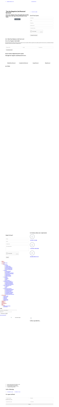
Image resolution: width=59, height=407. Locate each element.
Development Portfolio (6, 305)
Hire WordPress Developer (9, 292)
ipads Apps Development (9, 282)
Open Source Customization (9, 273)
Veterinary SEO (5, 296)
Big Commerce (7, 280)
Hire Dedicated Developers (7, 288)
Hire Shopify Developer (8, 293)
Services (3, 263)
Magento (6, 277)
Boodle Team (5, 262)
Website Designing (8, 271)
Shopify (6, 279)
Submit (7, 257)
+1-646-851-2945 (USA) (34, 248)
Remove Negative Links (8, 268)
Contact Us (3, 302)
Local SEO (6, 265)
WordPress (7, 278)
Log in (6, 313)
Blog (2, 304)
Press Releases (4, 303)
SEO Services (5, 264)
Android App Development (9, 283)
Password (1, 311)
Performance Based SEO (8, 267)
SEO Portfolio (5, 306)
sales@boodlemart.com (34, 256)
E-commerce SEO (7, 266)
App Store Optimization (8, 269)
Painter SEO (5, 297)
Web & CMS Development (7, 285)
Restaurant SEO (5, 299)
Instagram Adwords (8, 275)
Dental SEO (5, 298)
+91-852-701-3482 (33, 240)
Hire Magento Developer (9, 291)
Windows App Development (9, 284)
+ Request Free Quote (34, 35)
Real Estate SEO (5, 300)
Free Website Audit (9, 49)
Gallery (3, 301)
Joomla (6, 286)
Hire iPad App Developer (9, 290)
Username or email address (4, 310)
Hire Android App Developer (9, 289)
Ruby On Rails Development (9, 272)
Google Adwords (7, 274)
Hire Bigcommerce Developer (9, 294)
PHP (6, 287)
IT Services (5, 270)
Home (3, 261)
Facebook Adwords (8, 276)
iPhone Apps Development (9, 281)
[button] (17, 19)
